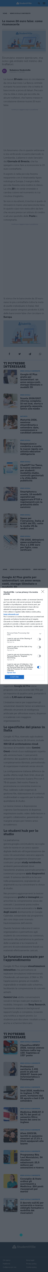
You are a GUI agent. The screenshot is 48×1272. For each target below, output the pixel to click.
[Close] (43, 592)
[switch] (39, 639)
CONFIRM (14, 677)
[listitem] (24, 633)
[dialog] (24, 636)
